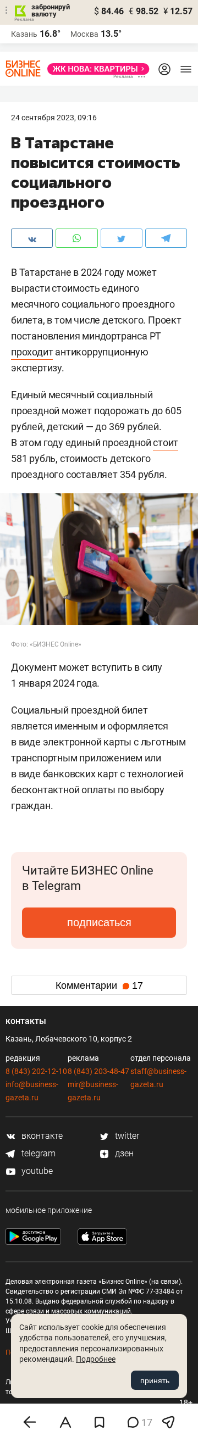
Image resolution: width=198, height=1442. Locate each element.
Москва (84, 34)
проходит (32, 352)
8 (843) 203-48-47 (98, 1071)
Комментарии (99, 985)
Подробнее (96, 1359)
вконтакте (41, 1136)
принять (154, 1380)
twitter (126, 1136)
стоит (165, 442)
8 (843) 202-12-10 (36, 1071)
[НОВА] (95, 69)
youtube (36, 1171)
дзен (123, 1153)
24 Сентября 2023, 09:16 (54, 117)
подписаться (99, 922)
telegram (37, 1153)
